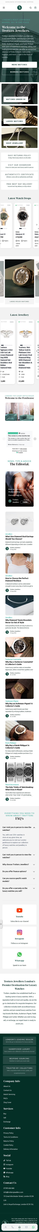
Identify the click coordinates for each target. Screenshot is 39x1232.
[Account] (5, 1227)
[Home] (19, 1227)
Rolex (16, 1013)
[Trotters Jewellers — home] (19, 7)
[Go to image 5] (8, 345)
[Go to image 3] (19, 228)
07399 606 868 (9, 1188)
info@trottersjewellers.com (13, 1192)
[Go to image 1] (15, 228)
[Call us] (12, 1227)
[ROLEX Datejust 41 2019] (18, 217)
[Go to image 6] (9, 345)
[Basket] (35, 8)
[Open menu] (4, 7)
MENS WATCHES (19, 65)
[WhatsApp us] (33, 1227)
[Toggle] (34, 827)
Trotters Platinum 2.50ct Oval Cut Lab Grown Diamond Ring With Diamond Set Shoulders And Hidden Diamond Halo (24, 357)
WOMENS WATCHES (19, 72)
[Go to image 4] (20, 228)
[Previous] (2, 224)
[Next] (37, 224)
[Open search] (30, 8)
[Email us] (26, 1227)
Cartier (14, 1017)
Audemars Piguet (25, 1013)
